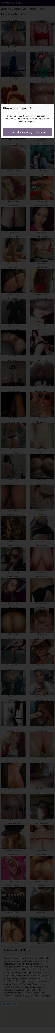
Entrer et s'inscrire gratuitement (27, 132)
